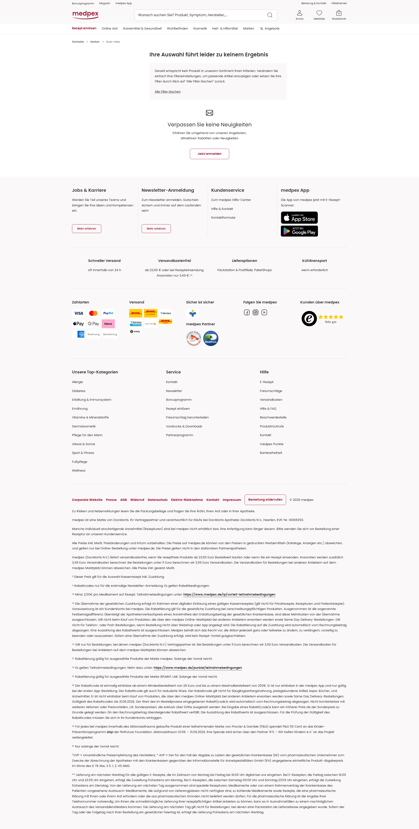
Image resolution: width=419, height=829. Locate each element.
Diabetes (78, 391)
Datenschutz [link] (158, 500)
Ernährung (80, 408)
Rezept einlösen (178, 408)
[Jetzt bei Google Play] (312, 231)
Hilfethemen (339, 3)
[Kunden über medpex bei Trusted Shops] (323, 319)
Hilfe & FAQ (268, 408)
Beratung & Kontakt (313, 3)
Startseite (78, 42)
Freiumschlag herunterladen (187, 417)
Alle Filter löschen (168, 91)
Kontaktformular (223, 217)
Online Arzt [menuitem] (110, 28)
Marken (95, 42)
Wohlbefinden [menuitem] (177, 28)
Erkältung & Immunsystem (91, 399)
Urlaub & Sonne (83, 444)
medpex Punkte (271, 444)
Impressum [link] (232, 500)
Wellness (78, 470)
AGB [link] (123, 500)
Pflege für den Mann (87, 435)
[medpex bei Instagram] (255, 312)
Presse (111, 500)
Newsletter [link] (174, 391)
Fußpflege (79, 462)
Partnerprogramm (179, 435)
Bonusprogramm (179, 399)
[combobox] (205, 15)
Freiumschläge (271, 391)
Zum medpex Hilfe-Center (231, 200)
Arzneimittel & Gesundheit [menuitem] (142, 28)
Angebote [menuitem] (272, 28)
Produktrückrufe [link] (272, 426)
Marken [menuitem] (248, 28)
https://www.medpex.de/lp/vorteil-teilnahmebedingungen (229, 594)
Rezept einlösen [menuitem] (84, 28)
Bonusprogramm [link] (83, 3)
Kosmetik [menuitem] (200, 28)
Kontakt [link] (265, 435)
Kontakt (171, 382)
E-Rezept (266, 382)
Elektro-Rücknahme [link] (187, 500)
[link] (193, 338)
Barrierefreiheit (271, 453)
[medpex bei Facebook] (246, 312)
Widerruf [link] (137, 500)
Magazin (104, 3)
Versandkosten (271, 399)
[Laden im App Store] (312, 217)
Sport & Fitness (83, 453)
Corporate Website (87, 500)
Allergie (77, 382)
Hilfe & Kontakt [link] (222, 209)
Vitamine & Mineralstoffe (90, 417)
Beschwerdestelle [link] (273, 417)
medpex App (123, 3)
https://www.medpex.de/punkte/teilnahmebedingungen (198, 667)
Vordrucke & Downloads (184, 426)
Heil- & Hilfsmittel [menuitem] (225, 28)
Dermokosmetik (84, 426)
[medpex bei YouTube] (264, 312)
